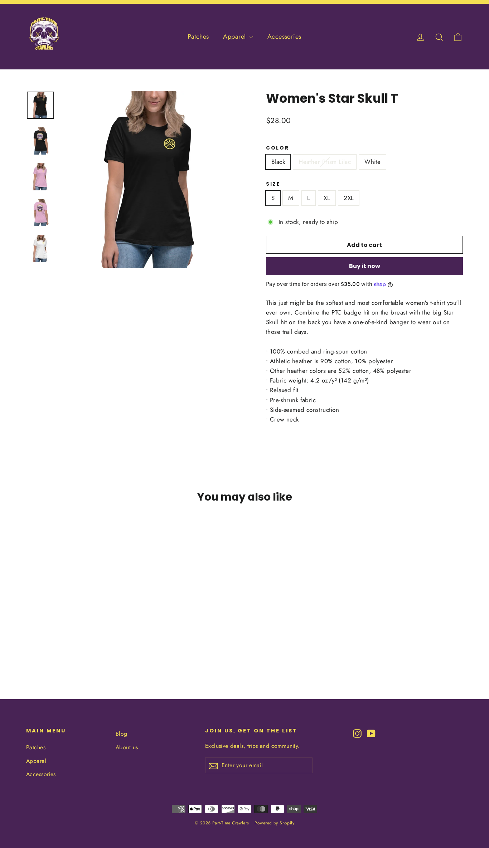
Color (277, 148)
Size (273, 184)
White (372, 161)
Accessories (284, 36)
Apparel (235, 36)
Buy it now (364, 266)
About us (127, 747)
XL (327, 198)
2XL (349, 198)
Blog (121, 734)
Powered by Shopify (274, 823)
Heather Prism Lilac (325, 161)
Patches (198, 36)
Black (278, 161)
